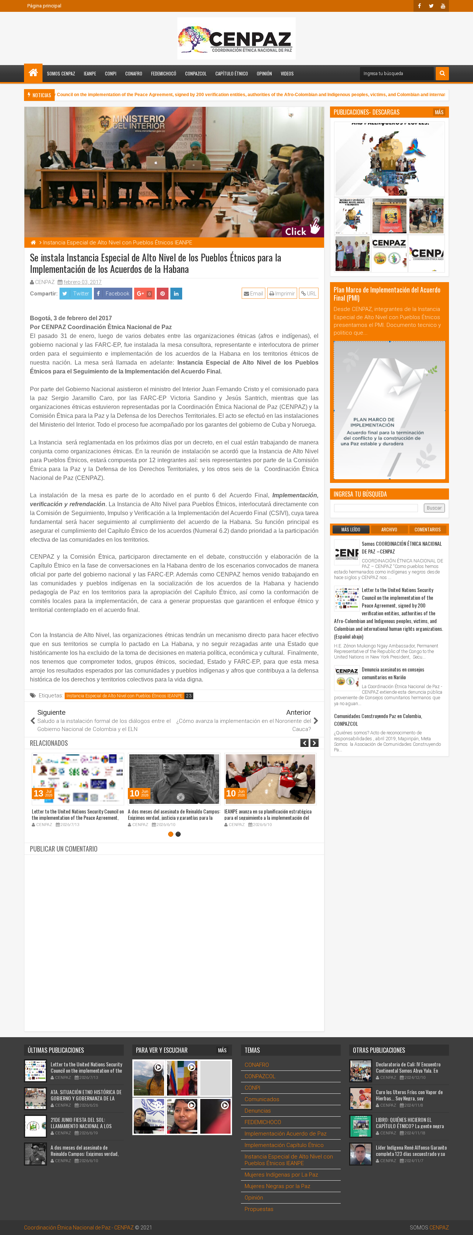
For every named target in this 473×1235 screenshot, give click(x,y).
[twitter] (431, 6)
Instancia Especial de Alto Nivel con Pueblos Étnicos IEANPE (125, 695)
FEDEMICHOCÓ (163, 73)
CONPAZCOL (196, 73)
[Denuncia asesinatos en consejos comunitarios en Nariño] (347, 678)
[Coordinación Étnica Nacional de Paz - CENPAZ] (33, 73)
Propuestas (259, 1209)
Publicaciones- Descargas (366, 112)
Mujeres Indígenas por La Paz (281, 1174)
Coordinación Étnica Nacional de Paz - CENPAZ (79, 1228)
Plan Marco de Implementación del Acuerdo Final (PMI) (387, 293)
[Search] (442, 73)
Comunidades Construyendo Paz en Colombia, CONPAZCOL (378, 719)
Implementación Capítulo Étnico (284, 1145)
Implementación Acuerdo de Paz (286, 1133)
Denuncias (258, 1110)
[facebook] (419, 6)
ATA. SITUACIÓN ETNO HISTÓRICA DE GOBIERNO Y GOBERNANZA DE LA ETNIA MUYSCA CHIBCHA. (86, 1098)
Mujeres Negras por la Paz (277, 1186)
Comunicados (262, 1099)
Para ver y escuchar (162, 1050)
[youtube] (443, 6)
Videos (287, 73)
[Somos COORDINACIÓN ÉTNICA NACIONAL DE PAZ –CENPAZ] (347, 552)
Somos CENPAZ (61, 73)
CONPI (110, 73)
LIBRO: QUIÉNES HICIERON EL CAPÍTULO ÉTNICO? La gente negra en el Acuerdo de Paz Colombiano (410, 1126)
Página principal (44, 6)
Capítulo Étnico (231, 73)
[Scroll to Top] (462, 1224)
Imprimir (284, 294)
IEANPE (90, 73)
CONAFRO (133, 73)
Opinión (264, 73)
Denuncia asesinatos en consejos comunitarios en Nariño (393, 673)
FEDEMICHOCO (263, 1122)
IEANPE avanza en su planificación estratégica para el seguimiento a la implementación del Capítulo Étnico (268, 817)
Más (439, 112)
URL (311, 294)
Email (256, 294)
